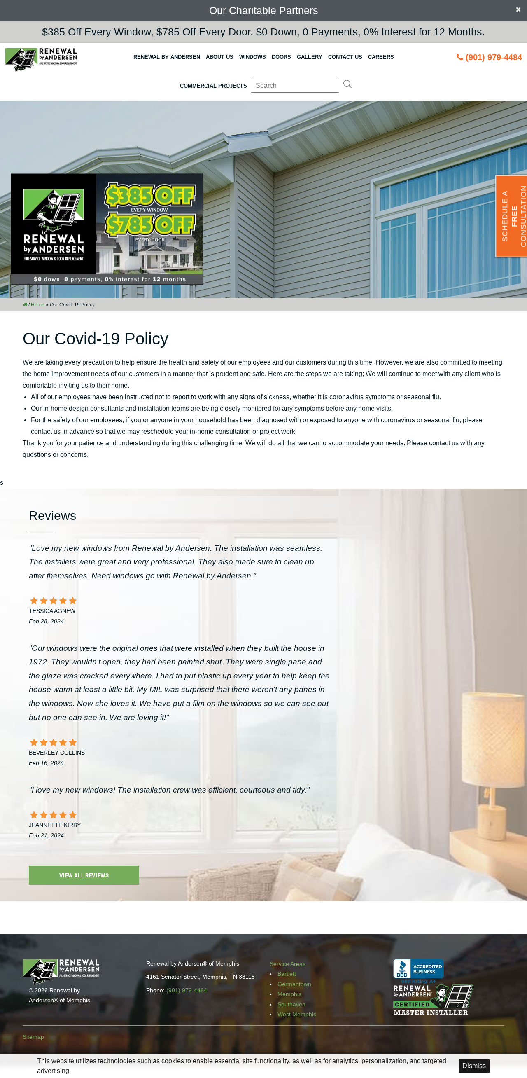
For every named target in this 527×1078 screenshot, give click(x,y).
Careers (381, 57)
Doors (281, 57)
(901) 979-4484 (494, 57)
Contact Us (345, 57)
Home (37, 305)
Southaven (291, 1004)
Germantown (294, 984)
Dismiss (474, 1065)
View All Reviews (84, 875)
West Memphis (296, 1014)
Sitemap (33, 1037)
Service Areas (287, 964)
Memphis (289, 994)
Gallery (309, 57)
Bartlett (286, 973)
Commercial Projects (213, 86)
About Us (219, 57)
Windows (252, 57)
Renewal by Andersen (166, 57)
